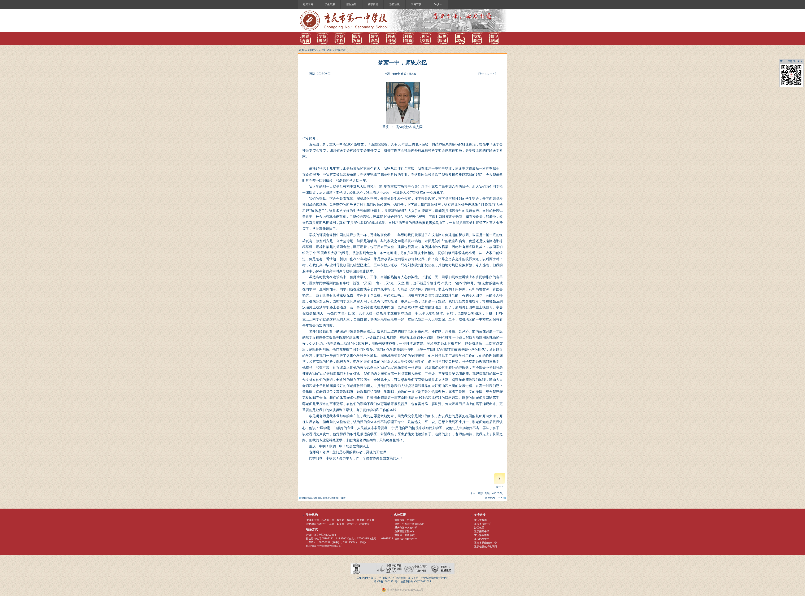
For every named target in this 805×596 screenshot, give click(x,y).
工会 (331, 523)
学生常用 (330, 4)
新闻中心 (313, 50)
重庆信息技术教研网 (485, 546)
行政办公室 (328, 520)
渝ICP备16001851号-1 (387, 581)
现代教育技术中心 (316, 523)
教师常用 (308, 4)
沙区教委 (479, 527)
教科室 (350, 520)
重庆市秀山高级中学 (485, 542)
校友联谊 (340, 50)
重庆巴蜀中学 (481, 539)
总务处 (370, 520)
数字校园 (373, 4)
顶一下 (499, 486)
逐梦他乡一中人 (494, 497)
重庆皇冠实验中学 (405, 531)
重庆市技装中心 (483, 523)
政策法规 (395, 4)
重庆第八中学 (481, 535)
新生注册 (351, 4)
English (438, 4)
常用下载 (416, 4)
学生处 (360, 520)
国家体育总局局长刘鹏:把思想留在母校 (324, 497)
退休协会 (352, 523)
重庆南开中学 (481, 531)
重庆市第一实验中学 (406, 527)
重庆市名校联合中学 (406, 539)
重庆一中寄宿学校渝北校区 (410, 523)
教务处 (340, 520)
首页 (301, 50)
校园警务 (364, 523)
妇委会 (340, 523)
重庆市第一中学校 (405, 520)
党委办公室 (312, 520)
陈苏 (480, 493)
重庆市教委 (480, 520)
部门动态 (327, 50)
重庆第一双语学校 (405, 535)
